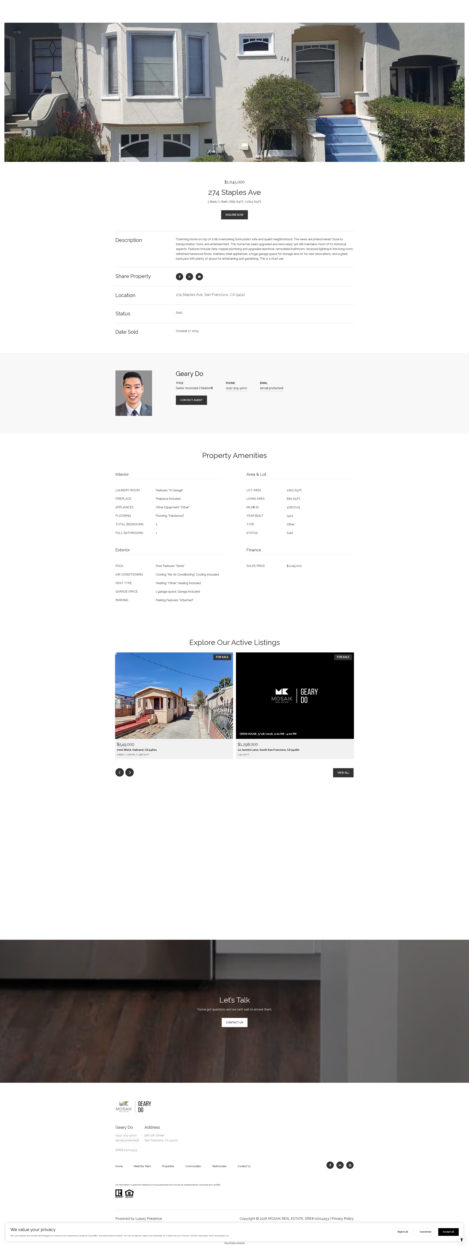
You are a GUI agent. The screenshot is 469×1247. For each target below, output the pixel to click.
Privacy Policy (343, 1218)
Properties (168, 1166)
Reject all (403, 1232)
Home (119, 1166)
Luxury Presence (149, 1218)
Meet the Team (142, 1166)
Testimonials (219, 1166)
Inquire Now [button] (234, 214)
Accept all (448, 1232)
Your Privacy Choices (234, 1243)
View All (343, 772)
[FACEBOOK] (330, 1165)
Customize (425, 1232)
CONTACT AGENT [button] (191, 400)
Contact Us (244, 1166)
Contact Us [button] (234, 1022)
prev (119, 772)
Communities (193, 1166)
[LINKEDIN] (340, 1165)
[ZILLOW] (350, 1165)
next (129, 772)
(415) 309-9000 (236, 388)
